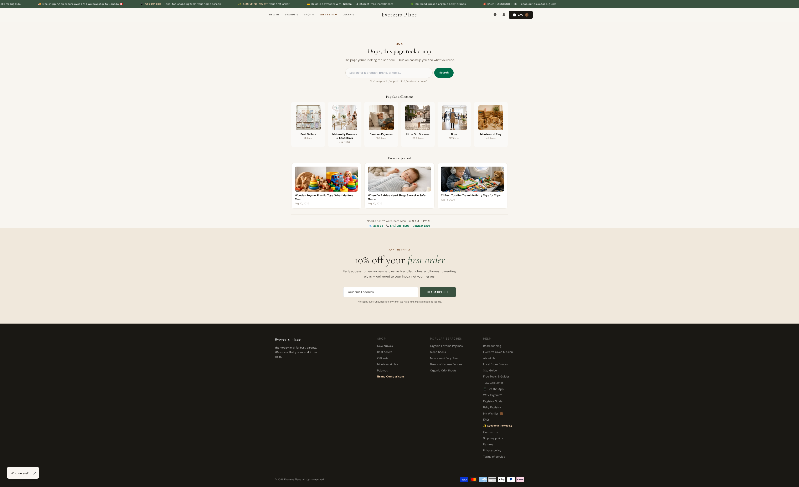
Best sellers (384, 352)
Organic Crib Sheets (443, 370)
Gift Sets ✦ (328, 14)
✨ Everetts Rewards (497, 426)
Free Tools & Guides (496, 376)
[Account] (504, 15)
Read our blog (492, 346)
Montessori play (387, 364)
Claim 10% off (438, 292)
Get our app (122, 3)
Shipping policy (493, 438)
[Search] (495, 15)
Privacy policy (492, 450)
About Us (489, 358)
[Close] (35, 473)
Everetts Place (399, 14)
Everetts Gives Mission (498, 352)
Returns (488, 444)
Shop (308, 14)
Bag (522, 14)
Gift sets (382, 358)
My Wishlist (492, 413)
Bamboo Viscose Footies (446, 364)
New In (274, 14)
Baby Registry (492, 407)
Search (444, 72)
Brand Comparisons (390, 376)
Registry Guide (492, 401)
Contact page (422, 226)
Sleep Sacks (438, 352)
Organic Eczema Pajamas (446, 346)
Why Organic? (492, 395)
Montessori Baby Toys (444, 358)
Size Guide (490, 370)
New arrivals (385, 346)
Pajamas (382, 370)
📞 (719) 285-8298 (397, 226)
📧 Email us (376, 226)
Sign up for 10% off (224, 3)
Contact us (490, 432)
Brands (290, 14)
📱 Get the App (493, 389)
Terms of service (494, 456)
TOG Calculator (493, 383)
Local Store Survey (495, 364)
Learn (347, 14)
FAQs (486, 419)
